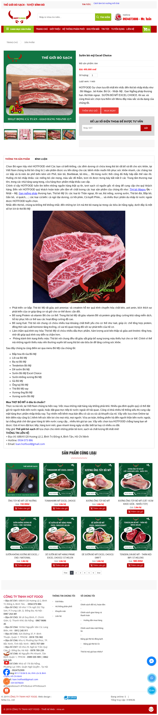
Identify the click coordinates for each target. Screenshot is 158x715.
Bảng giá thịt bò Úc (91, 644)
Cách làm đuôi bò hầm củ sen (107, 3)
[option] (124, 4)
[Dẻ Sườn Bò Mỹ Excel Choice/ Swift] (98, 533)
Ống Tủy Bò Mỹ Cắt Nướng (22, 501)
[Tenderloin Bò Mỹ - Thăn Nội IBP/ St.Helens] (135, 533)
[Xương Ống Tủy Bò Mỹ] (98, 480)
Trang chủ (42, 29)
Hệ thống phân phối (73, 29)
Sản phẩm (29, 42)
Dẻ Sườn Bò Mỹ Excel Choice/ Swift (98, 556)
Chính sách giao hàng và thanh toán (91, 614)
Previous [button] (7, 134)
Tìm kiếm (104, 17)
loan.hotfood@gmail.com (30, 444)
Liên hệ (130, 29)
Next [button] (73, 134)
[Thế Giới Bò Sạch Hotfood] (6, 665)
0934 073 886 (25, 440)
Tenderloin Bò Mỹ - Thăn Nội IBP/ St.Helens (136, 556)
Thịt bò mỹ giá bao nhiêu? (92, 652)
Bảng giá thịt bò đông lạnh (92, 639)
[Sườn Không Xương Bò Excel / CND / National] (22, 533)
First (65, 573)
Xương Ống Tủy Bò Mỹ (98, 501)
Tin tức (105, 29)
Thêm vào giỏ (23, 508)
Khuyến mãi (93, 29)
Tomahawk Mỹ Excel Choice (60, 501)
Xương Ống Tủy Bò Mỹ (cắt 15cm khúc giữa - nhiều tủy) (135, 502)
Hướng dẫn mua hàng (92, 620)
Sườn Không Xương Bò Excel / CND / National (22, 556)
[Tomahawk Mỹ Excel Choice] (60, 480)
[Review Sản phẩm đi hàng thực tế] (6, 656)
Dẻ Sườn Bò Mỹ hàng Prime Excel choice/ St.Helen (60, 556)
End (98, 573)
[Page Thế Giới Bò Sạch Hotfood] (6, 674)
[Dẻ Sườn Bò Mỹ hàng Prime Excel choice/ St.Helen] (60, 533)
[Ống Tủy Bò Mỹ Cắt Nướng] (22, 480)
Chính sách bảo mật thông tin (92, 629)
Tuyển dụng (118, 29)
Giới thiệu (55, 29)
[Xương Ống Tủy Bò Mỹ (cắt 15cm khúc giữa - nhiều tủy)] (135, 480)
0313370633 (17, 682)
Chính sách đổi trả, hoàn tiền (93, 604)
